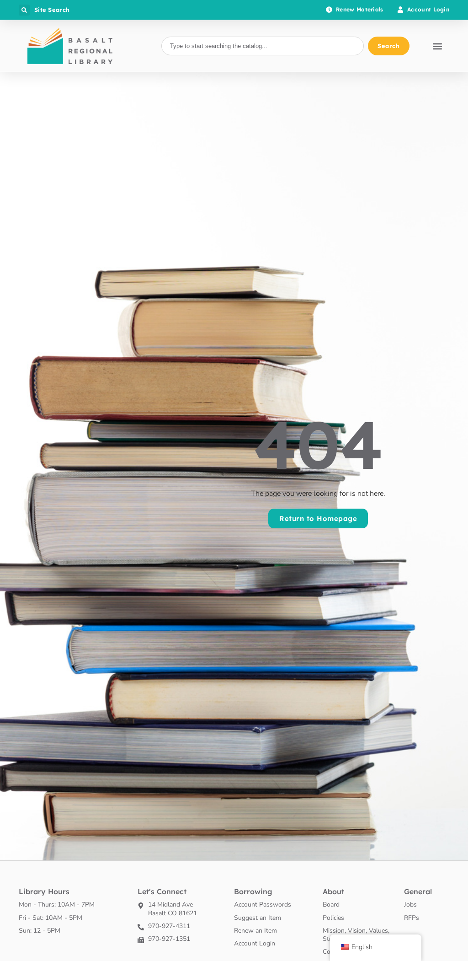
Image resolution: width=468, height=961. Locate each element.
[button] (24, 10)
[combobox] (262, 46)
